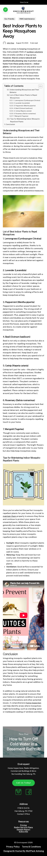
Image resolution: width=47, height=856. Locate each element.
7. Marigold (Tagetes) (20, 116)
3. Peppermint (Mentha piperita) (25, 106)
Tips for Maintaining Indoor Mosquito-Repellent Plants (25, 120)
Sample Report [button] (23, 830)
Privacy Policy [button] (13, 846)
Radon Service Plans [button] (23, 827)
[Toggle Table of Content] (39, 86)
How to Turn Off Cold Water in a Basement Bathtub (23, 742)
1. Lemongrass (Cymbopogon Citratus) (26, 100)
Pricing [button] (23, 825)
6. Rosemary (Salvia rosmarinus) (25, 113)
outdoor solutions (35, 52)
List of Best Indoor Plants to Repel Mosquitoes (23, 96)
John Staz (10, 43)
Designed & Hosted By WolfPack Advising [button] (23, 851)
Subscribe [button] (23, 832)
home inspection (33, 703)
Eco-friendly (9, 19)
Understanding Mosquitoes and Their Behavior (24, 91)
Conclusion (10, 124)
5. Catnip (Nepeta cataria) (22, 111)
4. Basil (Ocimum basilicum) (23, 108)
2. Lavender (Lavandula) (22, 103)
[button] (5, 9)
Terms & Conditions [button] (31, 846)
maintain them (9, 516)
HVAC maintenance (27, 19)
